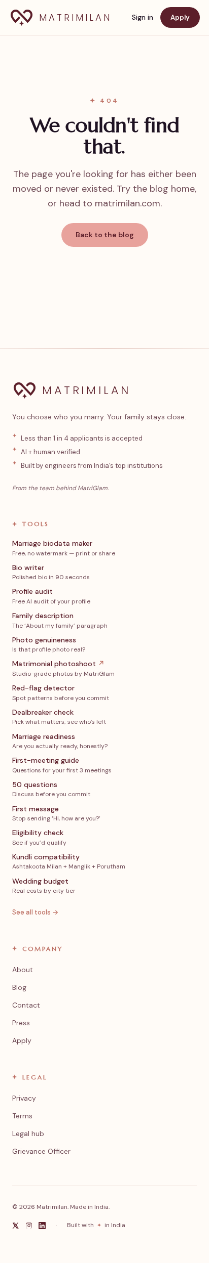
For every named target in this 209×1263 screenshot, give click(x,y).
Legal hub (28, 1133)
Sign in (142, 17)
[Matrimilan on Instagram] (28, 1225)
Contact (26, 1005)
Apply (180, 17)
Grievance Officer (41, 1151)
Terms (22, 1115)
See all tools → (35, 912)
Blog (19, 987)
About (22, 969)
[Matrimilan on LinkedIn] (42, 1225)
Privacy (24, 1098)
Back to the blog (105, 234)
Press (21, 1022)
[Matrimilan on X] (15, 1225)
